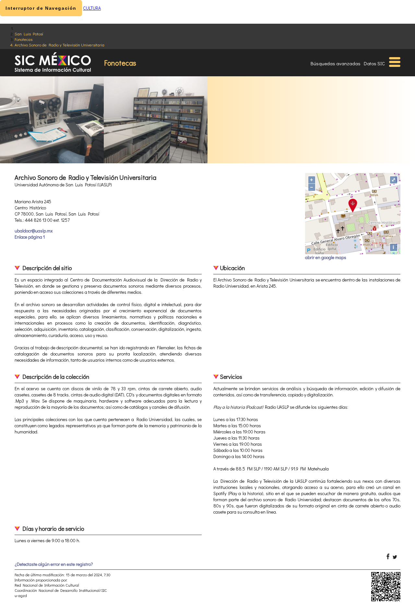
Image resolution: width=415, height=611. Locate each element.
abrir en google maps (325, 257)
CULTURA (92, 8)
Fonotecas (23, 39)
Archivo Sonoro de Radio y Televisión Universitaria (59, 44)
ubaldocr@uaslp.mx (34, 231)
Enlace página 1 (30, 237)
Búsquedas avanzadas (336, 63)
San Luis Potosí (29, 33)
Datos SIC (374, 63)
